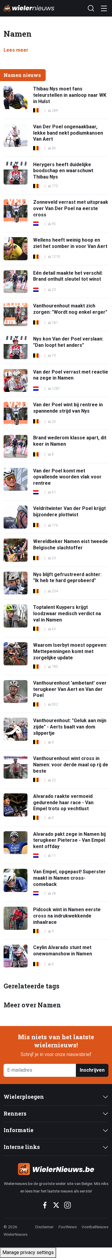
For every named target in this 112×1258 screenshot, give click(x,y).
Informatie (18, 1130)
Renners (15, 1113)
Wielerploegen (24, 1096)
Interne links (22, 1146)
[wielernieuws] (56, 1169)
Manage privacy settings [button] (28, 1252)
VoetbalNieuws (95, 1226)
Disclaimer (44, 1226)
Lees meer (16, 50)
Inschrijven (92, 1070)
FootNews (68, 1226)
